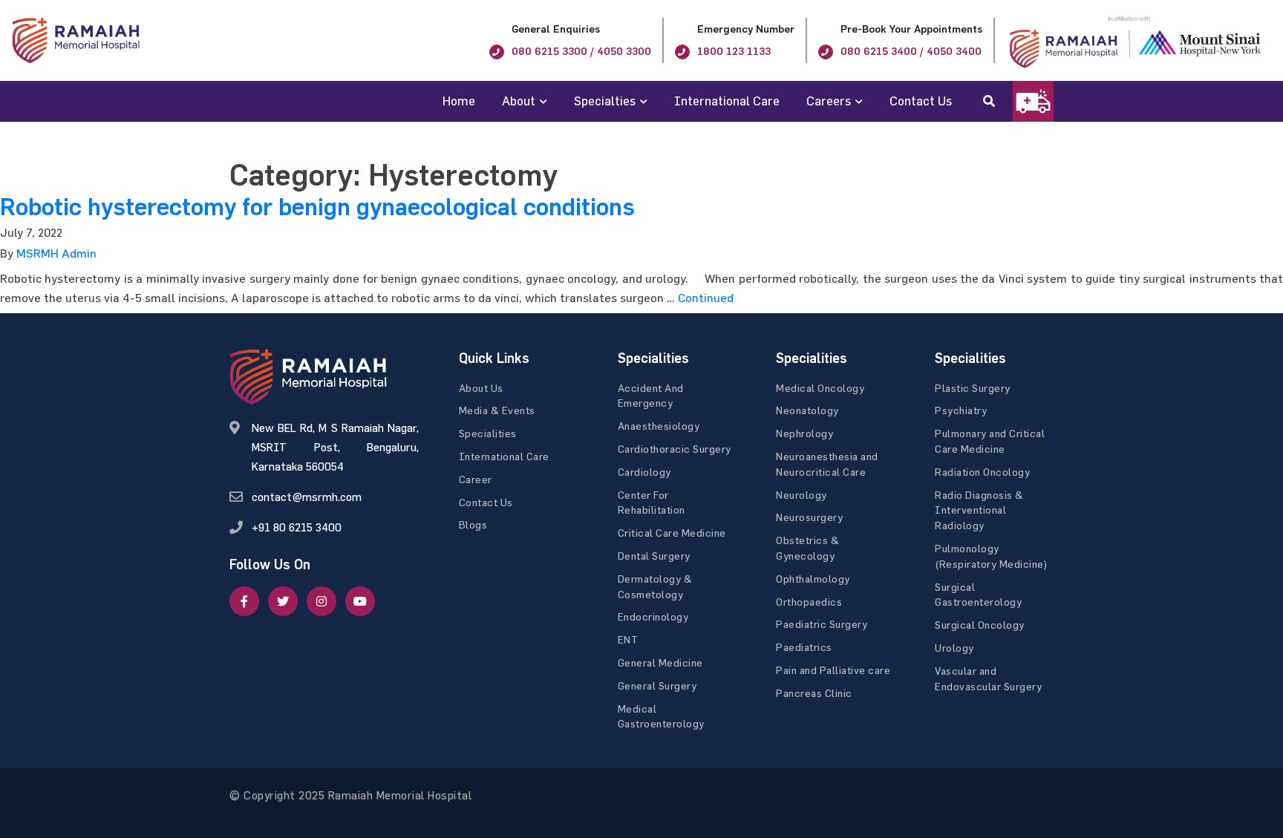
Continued (706, 297)
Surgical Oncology (980, 624)
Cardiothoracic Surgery (674, 448)
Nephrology (804, 433)
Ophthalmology (813, 578)
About (518, 101)
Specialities (488, 433)
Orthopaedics (809, 601)
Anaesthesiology (659, 425)
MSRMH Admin (56, 253)
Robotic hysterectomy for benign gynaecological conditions (317, 207)
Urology (954, 647)
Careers (828, 101)
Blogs (473, 524)
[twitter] (283, 601)
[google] (321, 601)
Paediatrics (804, 647)
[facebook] (244, 601)
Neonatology (807, 410)
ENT (628, 639)
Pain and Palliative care (833, 670)
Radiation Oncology (982, 471)
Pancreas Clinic (814, 693)
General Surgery (657, 685)
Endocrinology (653, 616)
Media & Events (497, 410)
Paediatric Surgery (821, 624)
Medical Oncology (820, 388)
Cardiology (644, 471)
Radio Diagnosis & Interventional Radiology (979, 510)
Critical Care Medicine (672, 532)
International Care (727, 101)
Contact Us (920, 101)
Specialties (605, 101)
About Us (481, 388)
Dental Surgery (654, 555)
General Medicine (660, 662)
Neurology (801, 494)
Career (475, 479)
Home (459, 101)
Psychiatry (961, 410)
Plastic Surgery (973, 388)
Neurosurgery (809, 517)
